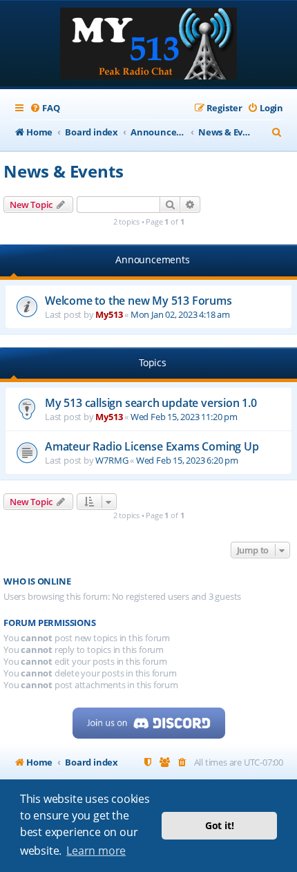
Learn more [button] (96, 850)
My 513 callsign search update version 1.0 (151, 402)
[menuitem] (44, 108)
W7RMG (111, 460)
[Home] (148, 45)
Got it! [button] (219, 825)
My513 (108, 314)
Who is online (36, 581)
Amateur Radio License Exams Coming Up (152, 446)
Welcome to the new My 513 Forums (138, 300)
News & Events (63, 171)
